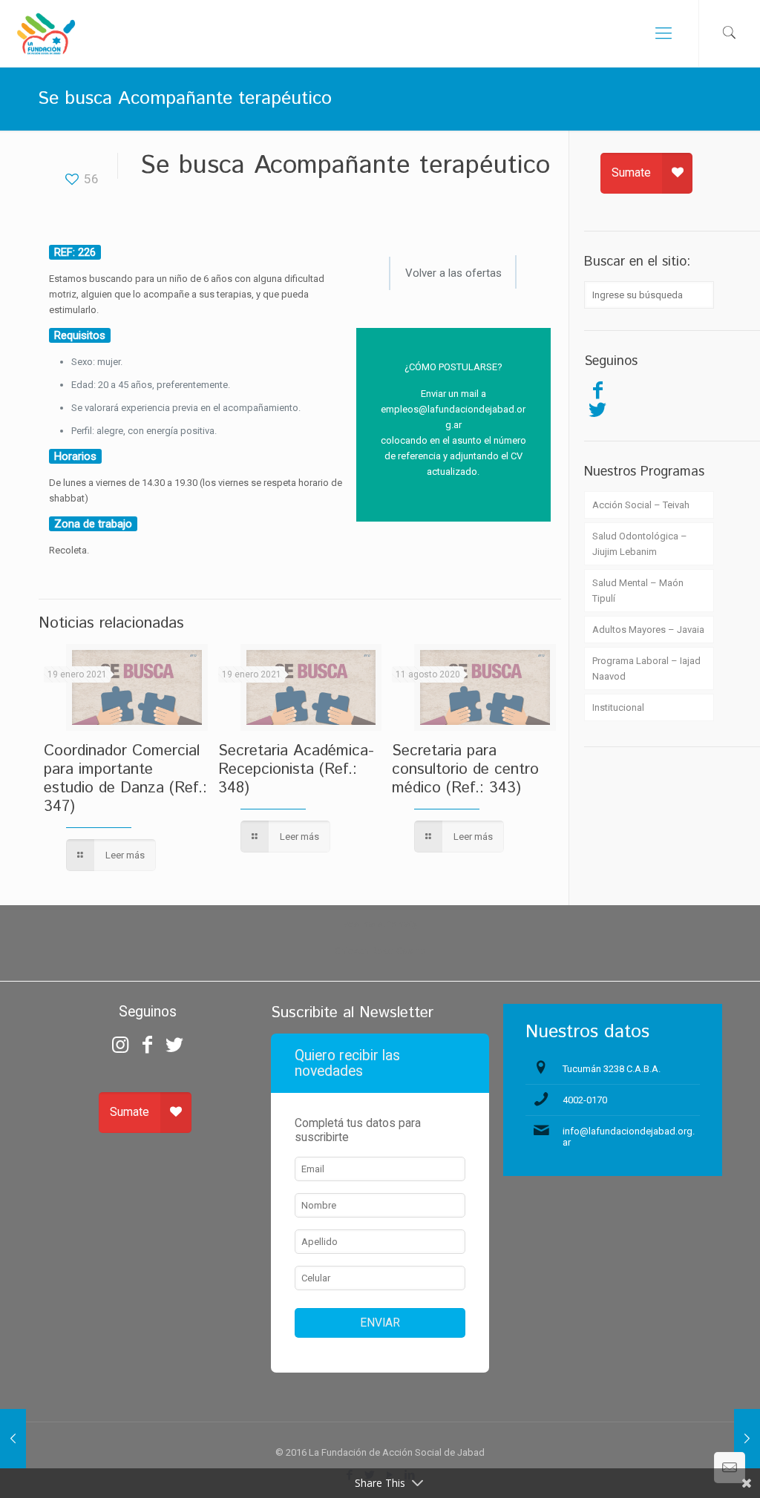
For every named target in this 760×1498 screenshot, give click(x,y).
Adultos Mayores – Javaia (648, 629)
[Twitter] (597, 409)
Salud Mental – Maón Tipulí (638, 590)
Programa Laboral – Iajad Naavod (646, 668)
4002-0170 (585, 1100)
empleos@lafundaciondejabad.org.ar (453, 417)
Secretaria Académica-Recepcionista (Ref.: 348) (296, 769)
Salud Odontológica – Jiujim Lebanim (639, 543)
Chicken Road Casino (380, 950)
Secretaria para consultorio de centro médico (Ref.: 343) (465, 769)
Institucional (618, 707)
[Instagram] (120, 1045)
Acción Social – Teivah (640, 504)
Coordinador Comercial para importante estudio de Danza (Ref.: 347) (125, 779)
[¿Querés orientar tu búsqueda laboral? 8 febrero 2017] (13, 1438)
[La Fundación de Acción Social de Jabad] (45, 33)
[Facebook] (597, 390)
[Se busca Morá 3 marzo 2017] (747, 1438)
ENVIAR (380, 1323)
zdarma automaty (380, 924)
